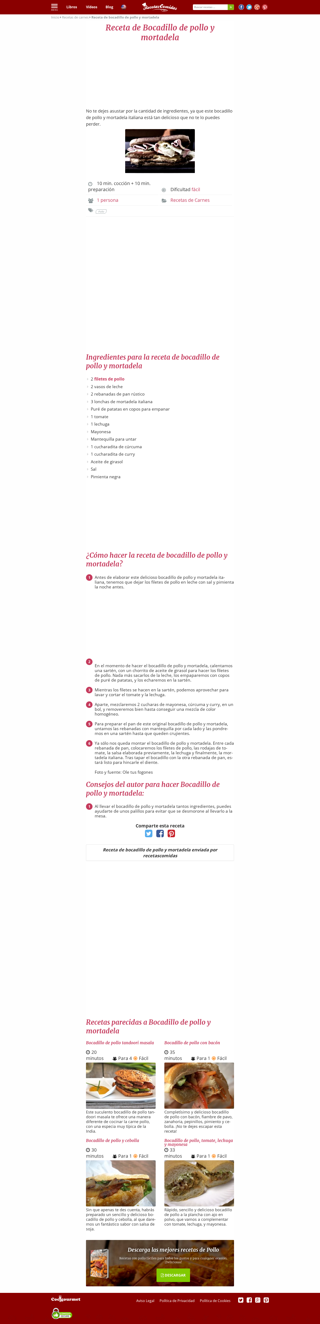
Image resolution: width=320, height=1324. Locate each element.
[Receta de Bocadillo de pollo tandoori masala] (121, 1107)
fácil (196, 189)
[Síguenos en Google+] (257, 7)
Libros (71, 7)
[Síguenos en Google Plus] (257, 1300)
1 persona (107, 200)
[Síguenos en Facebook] (241, 7)
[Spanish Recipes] (123, 7)
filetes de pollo (109, 379)
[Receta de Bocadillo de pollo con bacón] (199, 1107)
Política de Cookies (215, 1300)
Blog (109, 7)
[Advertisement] (160, 72)
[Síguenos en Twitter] (249, 7)
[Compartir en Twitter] (149, 835)
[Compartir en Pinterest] (171, 835)
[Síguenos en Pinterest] (265, 7)
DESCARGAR (175, 1275)
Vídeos (91, 7)
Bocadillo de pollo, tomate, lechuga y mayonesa (198, 1142)
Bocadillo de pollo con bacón (192, 1042)
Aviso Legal (145, 1300)
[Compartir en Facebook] (160, 835)
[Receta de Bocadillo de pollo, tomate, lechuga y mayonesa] (199, 1205)
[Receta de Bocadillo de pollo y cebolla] (121, 1205)
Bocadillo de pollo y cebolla (112, 1140)
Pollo (101, 211)
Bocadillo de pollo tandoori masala (120, 1042)
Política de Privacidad (177, 1300)
